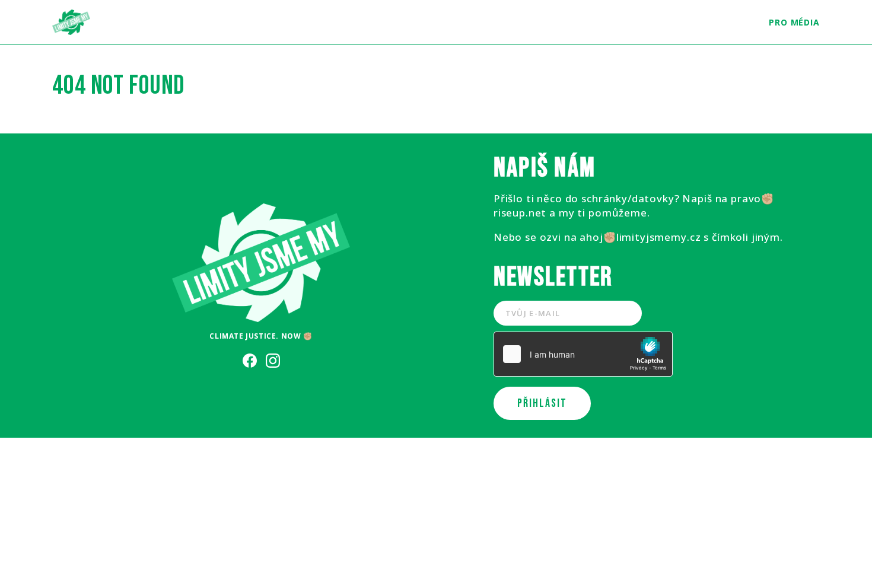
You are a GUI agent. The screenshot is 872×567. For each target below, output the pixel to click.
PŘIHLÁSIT (542, 403)
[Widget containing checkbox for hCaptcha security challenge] (583, 354)
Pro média (794, 22)
